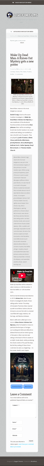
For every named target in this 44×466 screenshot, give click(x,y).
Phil (17, 69)
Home (12, 36)
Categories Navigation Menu (23, 31)
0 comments (19, 74)
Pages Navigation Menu (23, 2)
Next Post (28, 386)
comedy (12, 71)
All (15, 36)
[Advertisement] (27, 47)
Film (21, 71)
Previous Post (16, 386)
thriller (12, 74)
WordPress (34, 461)
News (24, 71)
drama (18, 71)
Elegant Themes (18, 461)
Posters (29, 71)
